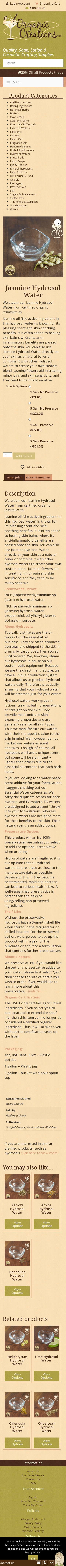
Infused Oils (17, 157)
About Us (33, 1471)
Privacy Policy (33, 1523)
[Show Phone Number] (45, 1562)
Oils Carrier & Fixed (21, 176)
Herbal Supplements (22, 150)
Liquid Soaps (17, 161)
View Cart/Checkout (33, 1501)
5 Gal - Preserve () (41, 443)
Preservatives (18, 187)
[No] (61, 1551)
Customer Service (33, 1475)
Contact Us (37, 8)
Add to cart (24, 456)
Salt (12, 190)
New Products (18, 172)
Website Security (33, 1531)
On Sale (14, 179)
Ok (33, 1559)
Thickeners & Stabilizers (24, 201)
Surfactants (17, 198)
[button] (57, 222)
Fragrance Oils (18, 143)
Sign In (33, 1497)
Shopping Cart (50, 3)
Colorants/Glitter (20, 120)
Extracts (15, 135)
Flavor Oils (16, 139)
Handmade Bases (20, 146)
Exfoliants (16, 131)
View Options (17, 1224)
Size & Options (16, 386)
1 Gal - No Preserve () (44, 394)
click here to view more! (39, 1153)
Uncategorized (18, 205)
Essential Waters (20, 128)
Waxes (14, 209)
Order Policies (33, 1527)
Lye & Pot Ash (18, 165)
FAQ (33, 1483)
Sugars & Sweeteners (23, 194)
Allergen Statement (33, 1519)
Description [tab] (14, 477)
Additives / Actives (21, 102)
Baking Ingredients (21, 106)
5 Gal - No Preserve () (44, 411)
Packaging (16, 183)
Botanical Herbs (19, 109)
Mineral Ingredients (21, 168)
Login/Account (20, 3)
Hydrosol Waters (20, 154)
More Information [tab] (38, 477)
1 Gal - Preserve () (41, 427)
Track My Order (33, 1505)
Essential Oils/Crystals (23, 124)
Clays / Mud (17, 117)
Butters (14, 113)
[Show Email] (38, 1562)
